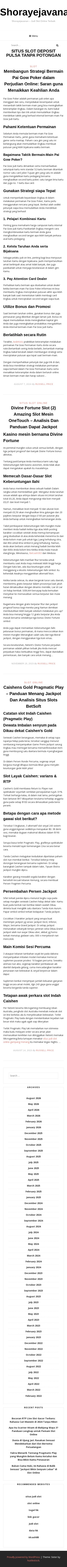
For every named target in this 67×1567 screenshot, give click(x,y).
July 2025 (33, 1162)
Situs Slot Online (33, 403)
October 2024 (33, 1214)
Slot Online (33, 682)
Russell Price (44, 384)
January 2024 (33, 1267)
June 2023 (33, 1308)
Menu (35, 35)
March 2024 (33, 1255)
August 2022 (33, 1366)
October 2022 (33, 1354)
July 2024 (33, 1232)
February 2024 (34, 1261)
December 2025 (33, 1133)
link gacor (33, 1516)
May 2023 (33, 1313)
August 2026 (33, 1098)
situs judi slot (33, 1496)
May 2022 (33, 1378)
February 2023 (34, 1331)
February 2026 (34, 1121)
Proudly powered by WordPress (23, 1557)
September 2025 (33, 1150)
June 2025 (33, 1168)
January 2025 (33, 1197)
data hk (33, 1530)
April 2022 (33, 1383)
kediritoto (18, 341)
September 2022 (33, 1360)
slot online (33, 1503)
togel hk (34, 1510)
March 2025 (33, 1185)
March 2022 (33, 1389)
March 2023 (33, 1325)
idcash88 (33, 1537)
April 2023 (33, 1319)
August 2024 (33, 1226)
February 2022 (34, 1395)
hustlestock (33, 1560)
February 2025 (34, 1191)
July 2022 (33, 1372)
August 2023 (33, 1296)
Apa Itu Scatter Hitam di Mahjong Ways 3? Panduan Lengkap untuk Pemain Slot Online (33, 1431)
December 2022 (33, 1343)
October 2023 (33, 1284)
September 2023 (33, 1290)
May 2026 (33, 1104)
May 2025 (33, 1173)
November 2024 (34, 1208)
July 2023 (33, 1302)
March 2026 (33, 1115)
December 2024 (33, 1203)
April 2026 (33, 1109)
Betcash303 (35, 553)
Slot (33, 66)
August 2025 (33, 1156)
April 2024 (33, 1249)
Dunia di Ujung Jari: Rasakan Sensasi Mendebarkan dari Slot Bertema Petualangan (33, 1444)
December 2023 (33, 1273)
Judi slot (33, 1523)
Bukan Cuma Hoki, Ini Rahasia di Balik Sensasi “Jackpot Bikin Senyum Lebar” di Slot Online (33, 1469)
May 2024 (33, 1243)
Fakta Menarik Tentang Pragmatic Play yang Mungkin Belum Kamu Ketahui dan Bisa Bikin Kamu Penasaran (33, 1456)
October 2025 (33, 1144)
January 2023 (33, 1337)
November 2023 (34, 1278)
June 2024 (33, 1238)
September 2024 (33, 1220)
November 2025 (34, 1139)
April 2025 (33, 1179)
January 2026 (33, 1127)
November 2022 (34, 1348)
